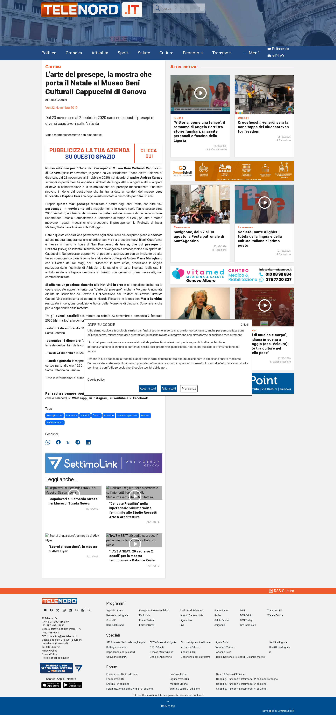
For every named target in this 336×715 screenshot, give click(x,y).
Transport (222, 52)
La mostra (71, 415)
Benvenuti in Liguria (117, 615)
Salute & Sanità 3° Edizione (185, 688)
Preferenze (189, 389)
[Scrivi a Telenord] (77, 610)
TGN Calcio (246, 615)
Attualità (99, 52)
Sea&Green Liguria (279, 647)
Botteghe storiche (116, 647)
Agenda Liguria (114, 610)
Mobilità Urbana (179, 683)
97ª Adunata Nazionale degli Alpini (125, 642)
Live (182, 625)
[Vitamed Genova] (232, 275)
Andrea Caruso (55, 422)
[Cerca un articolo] (89, 610)
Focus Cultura (147, 620)
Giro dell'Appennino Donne (196, 642)
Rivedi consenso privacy (55, 657)
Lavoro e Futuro (178, 674)
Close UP (111, 620)
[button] (250, 53)
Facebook (140, 398)
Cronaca (74, 52)
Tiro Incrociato (248, 625)
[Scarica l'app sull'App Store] (51, 685)
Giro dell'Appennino (161, 656)
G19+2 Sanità (157, 647)
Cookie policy (96, 379)
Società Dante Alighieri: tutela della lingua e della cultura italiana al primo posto (260, 239)
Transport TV (274, 610)
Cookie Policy (49, 654)
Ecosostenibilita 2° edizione (122, 674)
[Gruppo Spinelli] (232, 171)
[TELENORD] (59, 601)
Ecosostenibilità (115, 679)
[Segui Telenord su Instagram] (64, 610)
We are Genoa (275, 615)
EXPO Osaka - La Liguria (163, 642)
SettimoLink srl (286, 710)
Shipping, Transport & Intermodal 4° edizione (241, 688)
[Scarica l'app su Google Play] (72, 685)
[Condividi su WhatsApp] (49, 442)
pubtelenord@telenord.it (55, 643)
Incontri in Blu (188, 652)
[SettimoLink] (103, 463)
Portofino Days (223, 652)
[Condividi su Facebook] (58, 442)
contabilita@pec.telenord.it (62, 636)
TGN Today (246, 620)
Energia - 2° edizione (117, 683)
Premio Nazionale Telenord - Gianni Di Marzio (240, 656)
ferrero (96, 415)
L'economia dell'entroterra (195, 656)
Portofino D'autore (225, 647)
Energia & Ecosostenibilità (154, 610)
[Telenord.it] (61, 668)
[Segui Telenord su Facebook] (51, 610)
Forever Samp (147, 625)
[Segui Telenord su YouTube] (45, 610)
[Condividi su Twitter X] (68, 442)
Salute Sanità (221, 620)
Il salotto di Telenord (191, 610)
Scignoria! (220, 625)
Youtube (119, 398)
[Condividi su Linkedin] (88, 442)
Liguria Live (186, 620)
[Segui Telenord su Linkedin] (70, 610)
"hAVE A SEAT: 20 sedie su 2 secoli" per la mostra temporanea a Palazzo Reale (132, 555)
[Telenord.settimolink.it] (103, 153)
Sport (123, 52)
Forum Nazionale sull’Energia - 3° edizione (129, 688)
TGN (242, 610)
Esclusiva (144, 615)
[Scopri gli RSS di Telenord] (83, 610)
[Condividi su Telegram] (78, 442)
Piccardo (109, 415)
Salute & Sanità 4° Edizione (231, 674)
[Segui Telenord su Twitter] (57, 610)
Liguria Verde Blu (179, 679)
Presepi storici (54, 415)
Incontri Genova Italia (191, 615)
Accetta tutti (148, 389)
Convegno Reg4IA (116, 656)
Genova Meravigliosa (161, 652)
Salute (144, 52)
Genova (145, 415)
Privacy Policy (49, 650)
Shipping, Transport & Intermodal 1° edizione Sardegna (247, 679)
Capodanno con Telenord (120, 652)
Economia (193, 52)
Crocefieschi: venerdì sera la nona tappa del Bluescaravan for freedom (263, 127)
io (270, 652)
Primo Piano (221, 610)
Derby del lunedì (115, 625)
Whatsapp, (80, 398)
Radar (217, 615)
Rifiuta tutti (169, 389)
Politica (48, 52)
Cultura (166, 52)
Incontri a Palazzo (190, 647)
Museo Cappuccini (127, 415)
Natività (85, 415)
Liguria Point (222, 642)
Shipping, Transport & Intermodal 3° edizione (241, 683)
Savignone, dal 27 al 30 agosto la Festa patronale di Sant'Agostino (199, 236)
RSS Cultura (283, 591)
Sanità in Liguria (278, 642)
